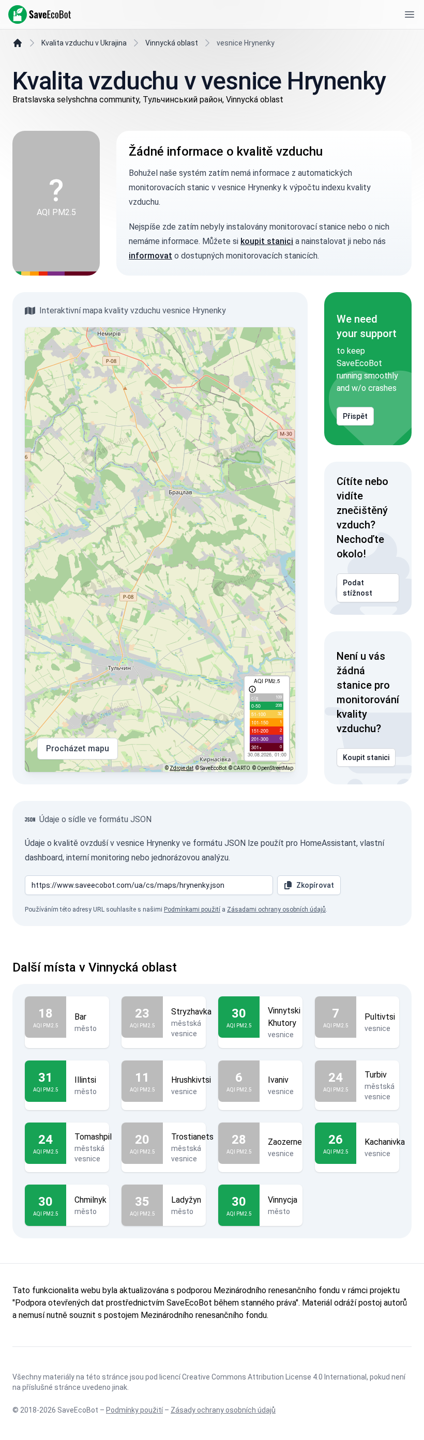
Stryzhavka (191, 1012)
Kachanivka (385, 1142)
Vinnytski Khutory (284, 1017)
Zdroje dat (181, 768)
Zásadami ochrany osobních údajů (276, 909)
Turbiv (376, 1075)
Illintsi (85, 1080)
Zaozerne (285, 1142)
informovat (150, 256)
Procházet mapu (77, 748)
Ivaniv (278, 1080)
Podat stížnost (357, 588)
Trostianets (192, 1137)
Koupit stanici (366, 757)
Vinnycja (282, 1200)
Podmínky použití (134, 1410)
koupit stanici (266, 241)
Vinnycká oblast (171, 43)
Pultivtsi (380, 1017)
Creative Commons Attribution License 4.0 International (274, 1377)
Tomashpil (93, 1137)
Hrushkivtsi (191, 1080)
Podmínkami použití (192, 909)
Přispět (355, 416)
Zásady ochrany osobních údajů (223, 1410)
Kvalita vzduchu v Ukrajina (84, 43)
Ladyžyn (186, 1200)
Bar (80, 1017)
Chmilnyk (90, 1200)
